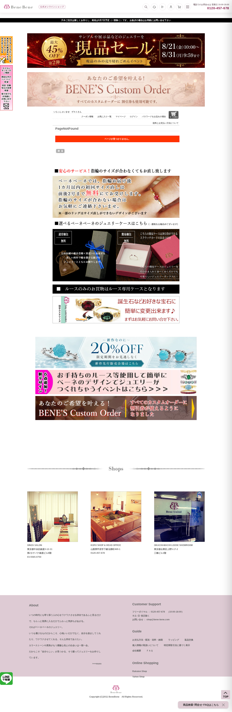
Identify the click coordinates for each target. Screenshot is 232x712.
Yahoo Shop (138, 676)
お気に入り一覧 (104, 116)
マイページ (121, 116)
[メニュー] (187, 6)
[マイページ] (170, 6)
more (99, 663)
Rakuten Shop (139, 671)
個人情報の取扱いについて (145, 645)
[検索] (145, 6)
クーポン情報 (87, 116)
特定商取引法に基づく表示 (177, 645)
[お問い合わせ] (154, 6)
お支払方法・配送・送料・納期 (147, 640)
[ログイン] (162, 6)
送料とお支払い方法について (166, 123)
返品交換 (189, 640)
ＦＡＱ (149, 650)
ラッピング (173, 640)
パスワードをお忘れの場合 (154, 116)
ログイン (134, 116)
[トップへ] (18, 7)
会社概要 (136, 650)
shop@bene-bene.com (158, 619)
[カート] (179, 6)
